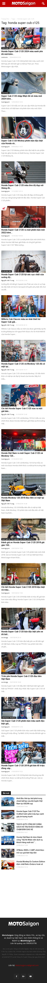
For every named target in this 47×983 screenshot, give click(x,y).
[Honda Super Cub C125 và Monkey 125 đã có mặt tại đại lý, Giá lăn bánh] (23, 351)
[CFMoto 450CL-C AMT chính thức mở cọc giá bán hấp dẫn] (7, 853)
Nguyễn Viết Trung (7, 280)
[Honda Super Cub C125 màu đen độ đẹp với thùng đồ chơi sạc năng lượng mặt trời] (23, 172)
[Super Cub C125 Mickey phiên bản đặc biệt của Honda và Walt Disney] (23, 128)
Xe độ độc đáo (6, 271)
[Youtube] (30, 976)
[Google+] (23, 976)
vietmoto (4, 57)
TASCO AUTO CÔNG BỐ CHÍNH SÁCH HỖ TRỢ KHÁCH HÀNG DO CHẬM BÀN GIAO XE (29, 827)
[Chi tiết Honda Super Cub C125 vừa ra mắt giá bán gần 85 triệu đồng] (23, 395)
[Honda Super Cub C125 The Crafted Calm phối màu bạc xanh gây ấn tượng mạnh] (7, 814)
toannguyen (5, 102)
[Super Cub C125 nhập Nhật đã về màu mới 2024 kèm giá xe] (23, 83)
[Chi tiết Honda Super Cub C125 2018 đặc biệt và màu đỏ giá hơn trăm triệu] (23, 574)
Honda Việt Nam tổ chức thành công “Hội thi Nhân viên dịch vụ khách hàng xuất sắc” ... (29, 839)
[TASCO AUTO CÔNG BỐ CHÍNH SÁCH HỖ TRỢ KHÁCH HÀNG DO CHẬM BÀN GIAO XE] (7, 827)
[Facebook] (16, 976)
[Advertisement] (23, 12)
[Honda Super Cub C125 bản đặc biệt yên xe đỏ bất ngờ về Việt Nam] (23, 619)
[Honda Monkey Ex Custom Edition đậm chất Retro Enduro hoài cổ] (7, 864)
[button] (43, 3)
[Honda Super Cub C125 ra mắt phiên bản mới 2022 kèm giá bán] (23, 217)
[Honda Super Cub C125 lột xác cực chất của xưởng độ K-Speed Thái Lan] (23, 261)
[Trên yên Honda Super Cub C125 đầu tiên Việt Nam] (23, 663)
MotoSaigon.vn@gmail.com (27, 965)
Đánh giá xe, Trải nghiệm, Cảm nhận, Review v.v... (18, 539)
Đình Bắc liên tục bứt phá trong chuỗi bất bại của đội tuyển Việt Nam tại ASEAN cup (29, 801)
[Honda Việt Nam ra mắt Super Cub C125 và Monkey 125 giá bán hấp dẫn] (23, 440)
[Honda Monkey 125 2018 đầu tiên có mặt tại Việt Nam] (23, 485)
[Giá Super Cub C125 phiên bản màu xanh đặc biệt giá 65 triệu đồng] (23, 708)
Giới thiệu (5, 48)
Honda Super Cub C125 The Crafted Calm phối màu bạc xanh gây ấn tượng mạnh (30, 814)
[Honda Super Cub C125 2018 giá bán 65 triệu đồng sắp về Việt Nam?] (23, 753)
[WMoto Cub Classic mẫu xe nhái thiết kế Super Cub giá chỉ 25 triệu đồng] (23, 306)
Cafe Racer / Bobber (8, 718)
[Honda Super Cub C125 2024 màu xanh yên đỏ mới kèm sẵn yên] (23, 38)
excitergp (4, 637)
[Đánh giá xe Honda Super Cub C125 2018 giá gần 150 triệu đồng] (23, 529)
